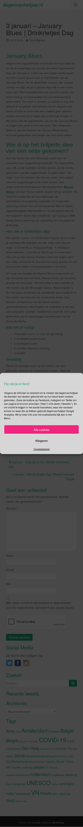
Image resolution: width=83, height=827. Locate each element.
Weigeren (41, 440)
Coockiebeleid (42, 449)
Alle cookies (42, 429)
